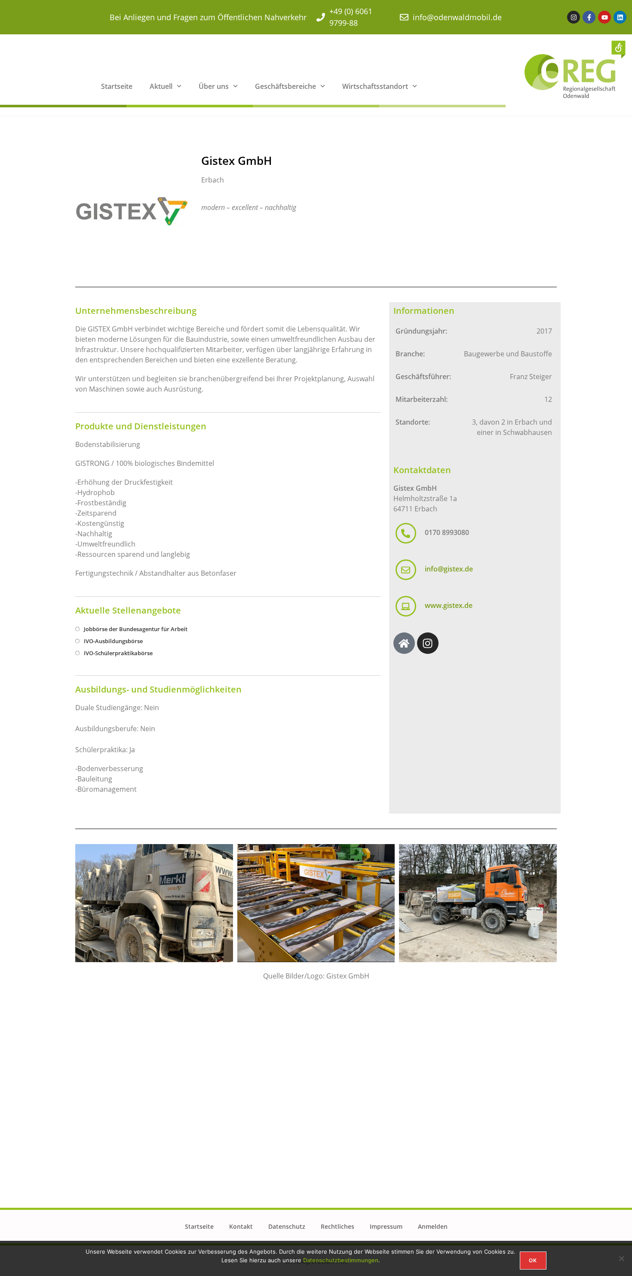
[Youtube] (604, 17)
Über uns (214, 86)
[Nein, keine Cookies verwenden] (621, 1258)
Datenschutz (286, 1226)
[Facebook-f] (589, 17)
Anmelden (433, 1226)
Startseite (116, 86)
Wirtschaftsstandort (375, 86)
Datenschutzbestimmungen (340, 1260)
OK (533, 1260)
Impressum (386, 1226)
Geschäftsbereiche (285, 86)
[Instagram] (573, 17)
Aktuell (161, 86)
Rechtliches (337, 1226)
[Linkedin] (620, 17)
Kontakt (241, 1226)
